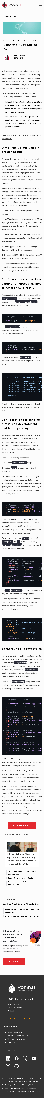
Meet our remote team (16, 1039)
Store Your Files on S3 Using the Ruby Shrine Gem (22, 911)
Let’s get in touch (22, 825)
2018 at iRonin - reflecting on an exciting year (22, 872)
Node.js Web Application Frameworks (22, 916)
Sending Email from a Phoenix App (21, 904)
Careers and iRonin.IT (15, 1032)
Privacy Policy (11, 1050)
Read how (14, 961)
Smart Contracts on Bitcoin (20, 878)
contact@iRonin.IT (19, 1018)
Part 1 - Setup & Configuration (19, 102)
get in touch (17, 803)
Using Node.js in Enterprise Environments (20, 883)
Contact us (11, 1042)
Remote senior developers (17, 1035)
